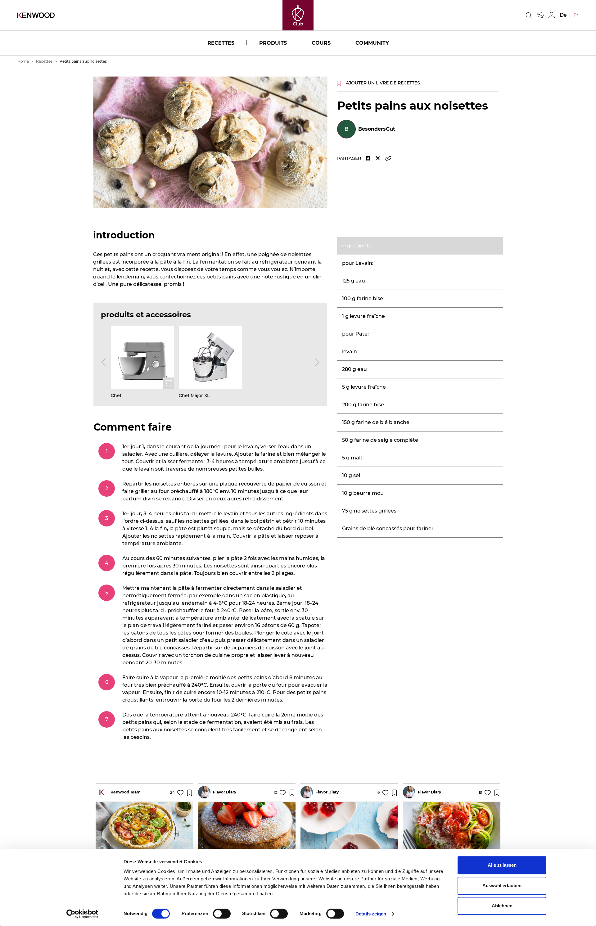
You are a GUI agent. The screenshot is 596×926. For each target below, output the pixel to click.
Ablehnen (502, 905)
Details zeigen (370, 913)
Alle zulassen (502, 865)
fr (576, 15)
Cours (321, 43)
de (563, 15)
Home (23, 61)
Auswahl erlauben (502, 885)
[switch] (222, 914)
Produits (273, 43)
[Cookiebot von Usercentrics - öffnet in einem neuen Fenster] (82, 914)
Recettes (220, 43)
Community (372, 43)
